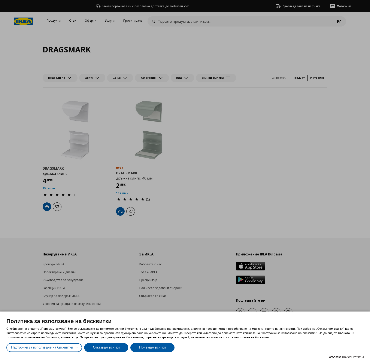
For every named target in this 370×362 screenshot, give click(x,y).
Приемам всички (152, 347)
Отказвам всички (106, 347)
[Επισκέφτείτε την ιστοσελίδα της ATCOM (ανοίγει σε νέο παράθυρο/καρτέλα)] (346, 357)
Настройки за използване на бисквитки (42, 347)
